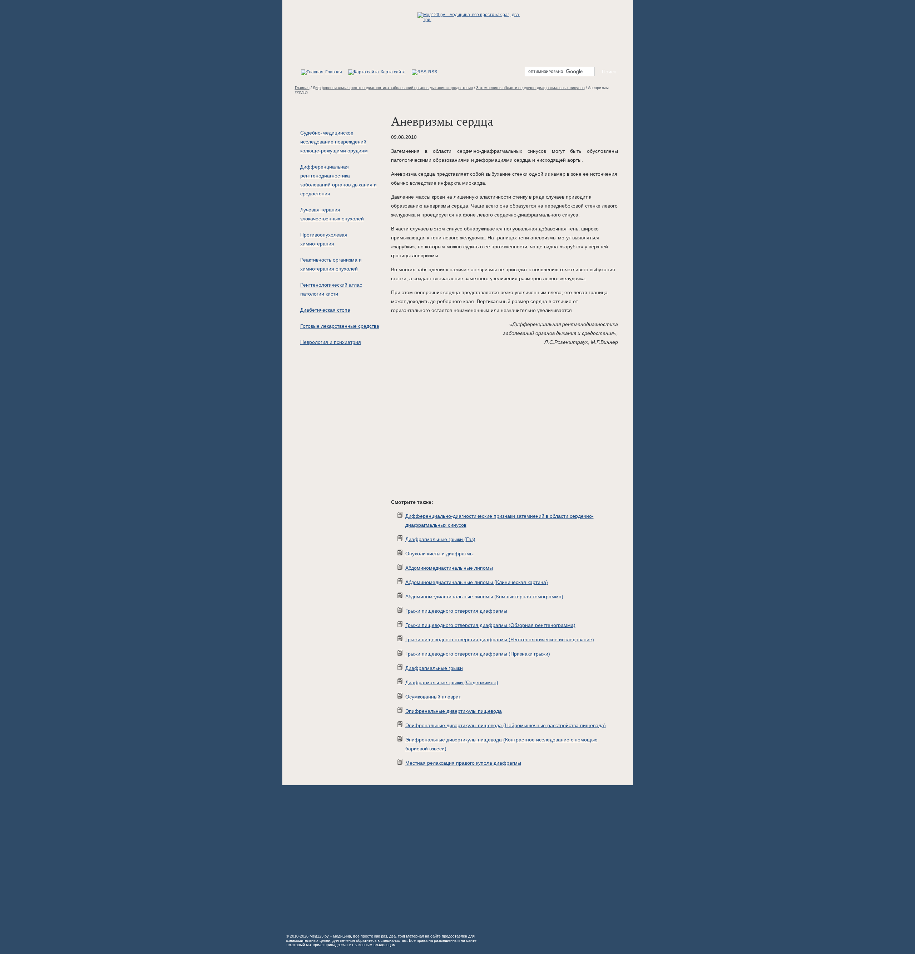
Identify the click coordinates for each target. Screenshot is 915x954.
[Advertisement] (494, 423)
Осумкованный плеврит (433, 697)
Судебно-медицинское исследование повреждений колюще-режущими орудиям (334, 142)
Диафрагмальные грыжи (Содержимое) (451, 682)
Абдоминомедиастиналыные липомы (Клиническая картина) (476, 582)
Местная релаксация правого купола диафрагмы (463, 763)
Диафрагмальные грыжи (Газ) (440, 539)
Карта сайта (393, 71)
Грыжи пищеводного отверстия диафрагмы (456, 611)
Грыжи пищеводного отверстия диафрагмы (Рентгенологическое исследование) (499, 639)
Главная (333, 71)
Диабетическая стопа (325, 310)
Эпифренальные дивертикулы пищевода (453, 711)
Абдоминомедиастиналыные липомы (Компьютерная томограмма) (484, 596)
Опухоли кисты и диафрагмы (439, 553)
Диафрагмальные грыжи (434, 668)
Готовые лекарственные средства (339, 326)
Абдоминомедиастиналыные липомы (449, 568)
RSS (432, 71)
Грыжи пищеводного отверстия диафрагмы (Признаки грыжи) (477, 654)
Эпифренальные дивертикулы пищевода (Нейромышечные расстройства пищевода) (505, 725)
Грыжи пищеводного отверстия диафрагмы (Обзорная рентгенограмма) (490, 625)
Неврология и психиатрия (330, 342)
